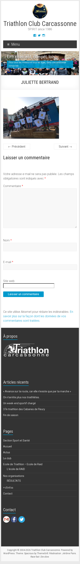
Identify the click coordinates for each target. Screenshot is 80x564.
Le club (7, 458)
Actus (6, 452)
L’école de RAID (16, 469)
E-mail (8, 262)
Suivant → (65, 146)
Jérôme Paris (69, 553)
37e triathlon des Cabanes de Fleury (24, 409)
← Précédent (16, 146)
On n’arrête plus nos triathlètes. (21, 397)
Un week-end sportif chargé (19, 403)
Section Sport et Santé (16, 440)
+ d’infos (8, 487)
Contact (7, 493)
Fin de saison (10, 415)
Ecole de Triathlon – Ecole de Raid (22, 464)
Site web (9, 281)
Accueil (7, 446)
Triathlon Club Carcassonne (39, 24)
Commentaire (13, 186)
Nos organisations (13, 475)
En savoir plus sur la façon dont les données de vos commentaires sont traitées (38, 316)
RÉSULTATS (14, 480)
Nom (7, 240)
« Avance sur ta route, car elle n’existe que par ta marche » (37, 391)
